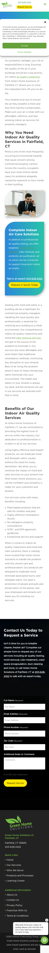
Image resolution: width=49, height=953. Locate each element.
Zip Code (13, 741)
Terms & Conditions (18, 915)
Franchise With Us (17, 910)
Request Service (24, 7)
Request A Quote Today (24, 285)
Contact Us (13, 900)
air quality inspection (28, 77)
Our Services (14, 865)
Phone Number (16, 727)
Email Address (15, 714)
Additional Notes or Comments (19, 754)
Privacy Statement (24, 52)
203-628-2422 (24, 2)
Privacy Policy (14, 905)
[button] (45, 22)
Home (10, 859)
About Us (12, 894)
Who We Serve (15, 870)
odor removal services (28, 338)
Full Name (13, 700)
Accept (24, 46)
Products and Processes (20, 875)
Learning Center (16, 880)
